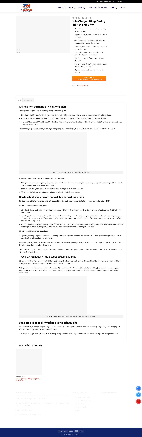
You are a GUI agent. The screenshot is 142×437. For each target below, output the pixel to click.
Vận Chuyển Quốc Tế (98, 8)
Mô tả (19, 100)
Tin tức (122, 8)
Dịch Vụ (81, 8)
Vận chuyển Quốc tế (82, 397)
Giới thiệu (72, 8)
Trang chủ (60, 8)
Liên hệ (114, 8)
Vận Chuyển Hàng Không (83, 400)
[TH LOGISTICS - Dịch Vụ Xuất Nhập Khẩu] (27, 7)
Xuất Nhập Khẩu (80, 407)
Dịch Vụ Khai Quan (81, 404)
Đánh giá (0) (28, 100)
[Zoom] (18, 51)
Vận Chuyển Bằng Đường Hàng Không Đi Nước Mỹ (28, 379)
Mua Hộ (77, 411)
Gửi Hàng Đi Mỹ (87, 18)
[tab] (19, 100)
